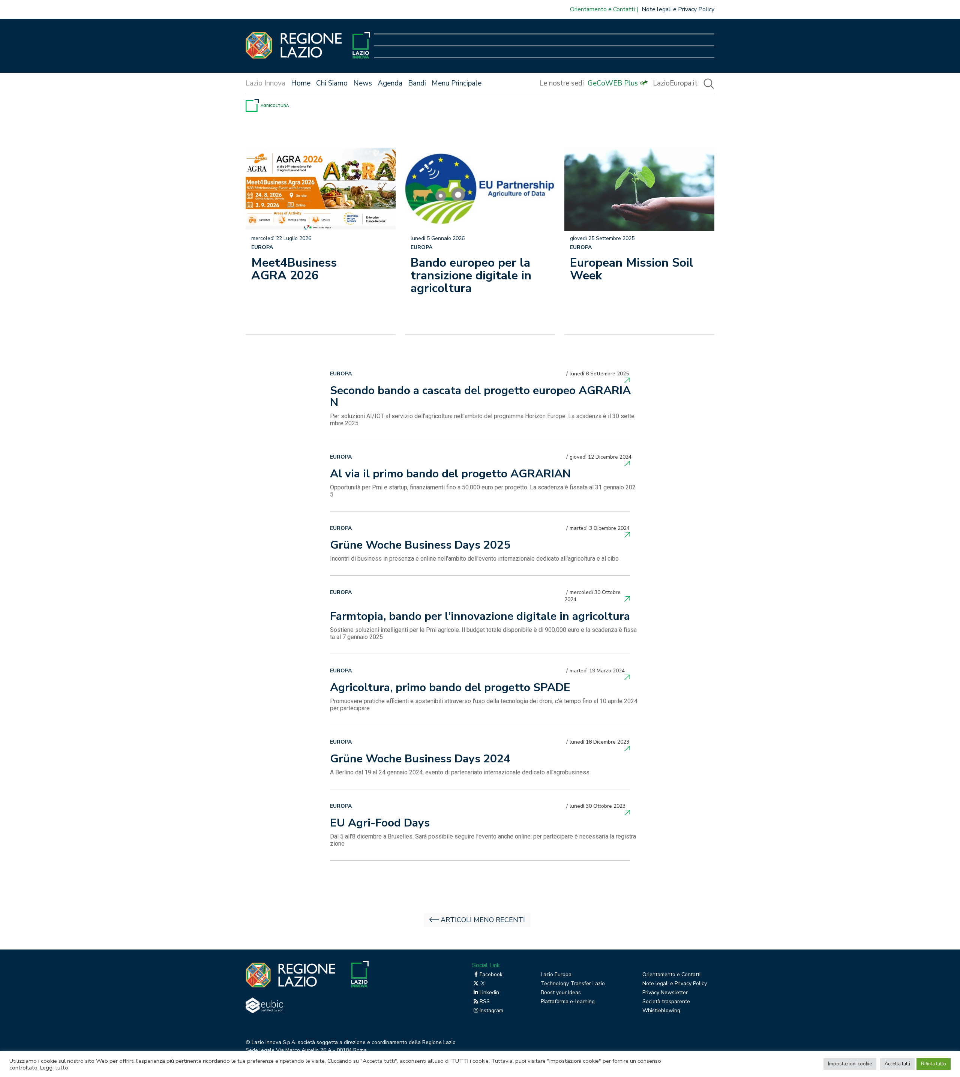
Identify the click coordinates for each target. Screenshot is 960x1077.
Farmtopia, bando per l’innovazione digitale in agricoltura (480, 617)
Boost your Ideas (561, 992)
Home (300, 83)
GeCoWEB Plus (613, 83)
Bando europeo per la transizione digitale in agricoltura (471, 275)
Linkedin (489, 992)
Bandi (417, 83)
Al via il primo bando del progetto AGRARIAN (450, 475)
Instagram (491, 1010)
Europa (262, 247)
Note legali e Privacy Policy (678, 9)
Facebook (491, 974)
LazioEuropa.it (675, 83)
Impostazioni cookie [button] (850, 1063)
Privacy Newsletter (665, 992)
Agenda (390, 83)
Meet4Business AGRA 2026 (294, 269)
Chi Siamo (332, 83)
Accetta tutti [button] (897, 1063)
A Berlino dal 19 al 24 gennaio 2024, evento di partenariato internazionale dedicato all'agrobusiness (460, 772)
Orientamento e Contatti (602, 9)
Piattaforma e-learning (568, 1001)
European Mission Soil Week (631, 269)
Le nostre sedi (561, 83)
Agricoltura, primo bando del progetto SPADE (450, 688)
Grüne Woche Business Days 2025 (420, 546)
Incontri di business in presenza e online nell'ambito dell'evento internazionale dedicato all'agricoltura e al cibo (474, 558)
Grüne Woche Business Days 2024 (420, 759)
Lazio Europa (556, 974)
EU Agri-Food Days (380, 824)
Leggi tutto (54, 1067)
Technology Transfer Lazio (573, 983)
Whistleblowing (661, 1010)
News (362, 83)
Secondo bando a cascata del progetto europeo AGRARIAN (480, 397)
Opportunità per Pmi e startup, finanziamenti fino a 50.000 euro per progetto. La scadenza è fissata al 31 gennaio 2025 (483, 491)
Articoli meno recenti (483, 919)
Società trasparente (666, 1001)
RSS (485, 1001)
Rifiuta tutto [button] (933, 1063)
